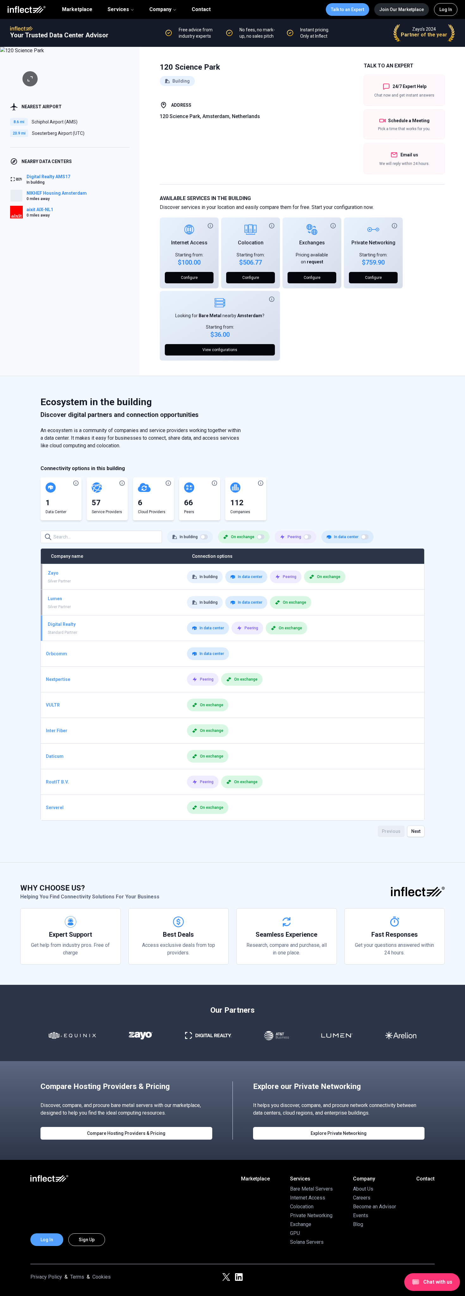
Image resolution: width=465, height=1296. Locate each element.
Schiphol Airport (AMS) (55, 121)
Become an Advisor (374, 1207)
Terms (77, 1277)
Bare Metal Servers (311, 1189)
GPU (295, 1233)
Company (160, 9)
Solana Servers (307, 1242)
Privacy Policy (46, 1277)
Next (415, 831)
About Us (363, 1189)
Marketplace (77, 9)
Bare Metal (210, 315)
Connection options (212, 556)
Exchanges (312, 243)
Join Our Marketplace (401, 9)
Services (118, 9)
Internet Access (189, 243)
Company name (67, 556)
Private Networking (373, 243)
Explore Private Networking (339, 1133)
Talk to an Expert (347, 9)
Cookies (101, 1277)
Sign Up (87, 1239)
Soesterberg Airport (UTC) (58, 133)
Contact (201, 9)
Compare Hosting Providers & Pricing (126, 1133)
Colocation (251, 243)
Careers (361, 1198)
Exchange (300, 1224)
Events (360, 1215)
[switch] (204, 536)
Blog (358, 1224)
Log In (445, 9)
